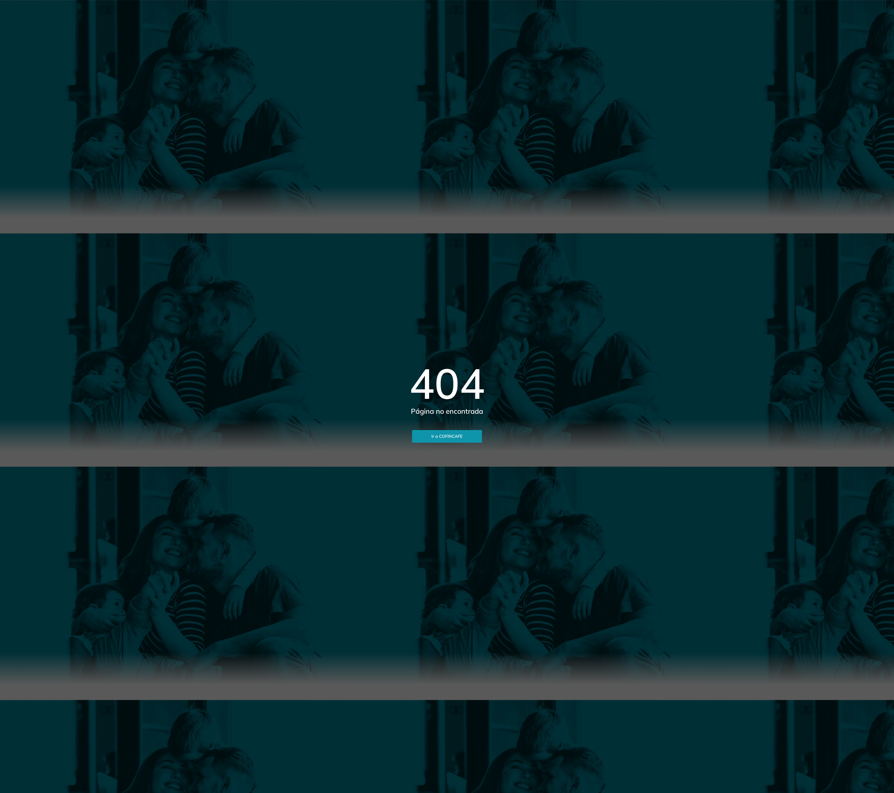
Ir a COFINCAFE (447, 436)
